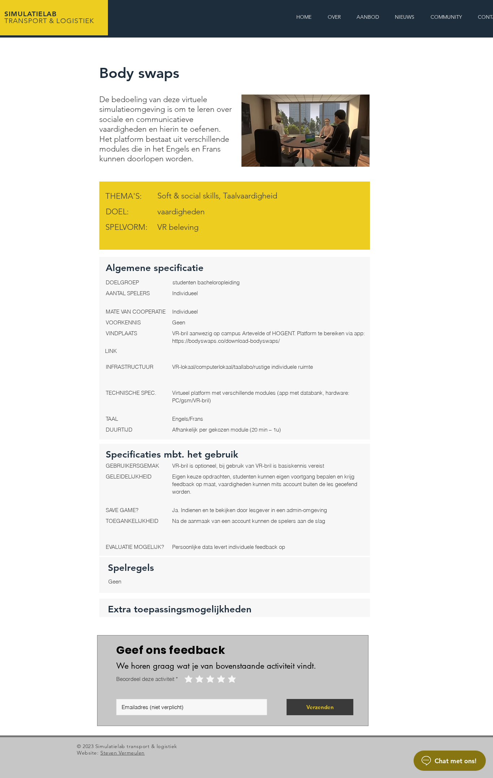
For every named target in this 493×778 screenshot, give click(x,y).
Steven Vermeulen (122, 752)
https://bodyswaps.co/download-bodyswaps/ (226, 340)
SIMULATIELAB (49, 17)
